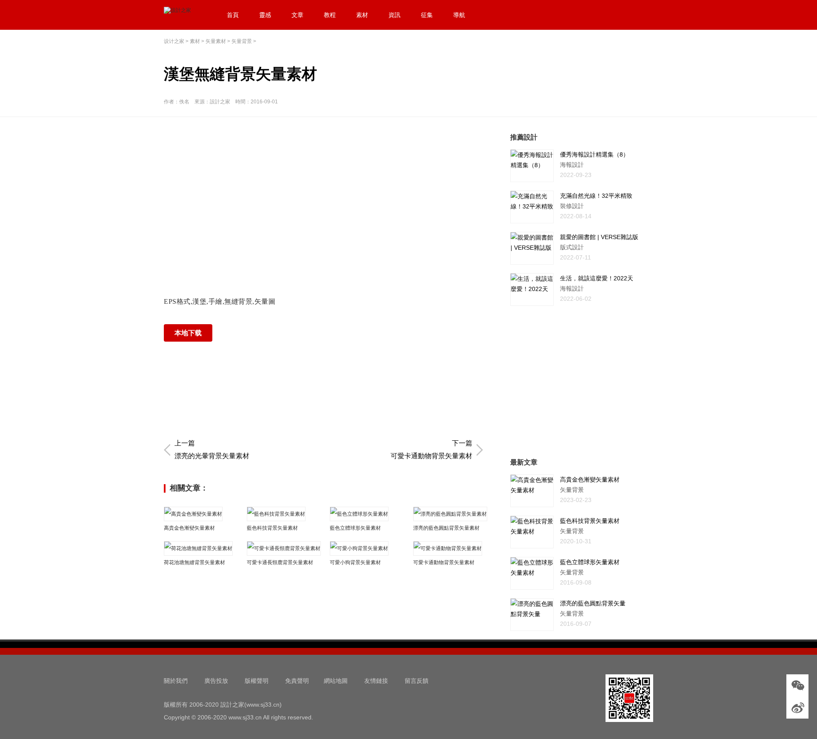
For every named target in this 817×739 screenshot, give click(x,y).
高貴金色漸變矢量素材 (189, 528)
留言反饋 (416, 680)
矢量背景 (241, 41)
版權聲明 (257, 680)
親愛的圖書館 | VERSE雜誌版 (599, 237)
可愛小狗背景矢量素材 (355, 562)
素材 (362, 14)
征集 (427, 14)
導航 (459, 14)
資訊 (394, 14)
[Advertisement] (325, 191)
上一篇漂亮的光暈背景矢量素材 (211, 449)
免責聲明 (297, 680)
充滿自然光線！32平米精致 (596, 195)
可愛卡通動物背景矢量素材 (443, 562)
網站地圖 (336, 680)
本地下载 (188, 333)
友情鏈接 (376, 680)
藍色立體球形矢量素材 (355, 528)
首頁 (233, 14)
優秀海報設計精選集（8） (594, 154)
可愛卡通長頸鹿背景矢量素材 (280, 562)
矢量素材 (216, 41)
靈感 (265, 14)
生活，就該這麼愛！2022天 (596, 278)
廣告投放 (216, 680)
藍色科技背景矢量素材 (272, 528)
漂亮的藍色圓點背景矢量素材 (446, 528)
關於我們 (176, 680)
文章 (297, 14)
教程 (330, 14)
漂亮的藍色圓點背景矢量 (593, 603)
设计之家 (174, 41)
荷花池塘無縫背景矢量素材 (194, 562)
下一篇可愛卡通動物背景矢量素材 (431, 449)
